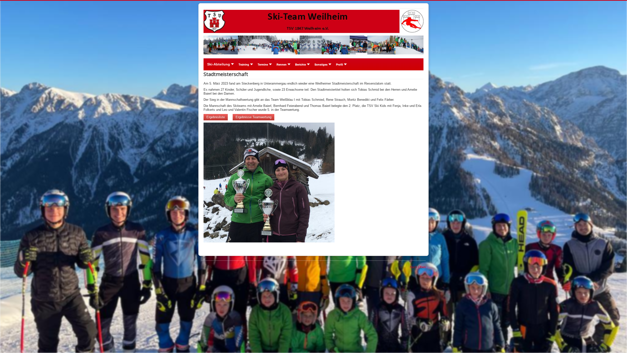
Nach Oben (418, 267)
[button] (244, 64)
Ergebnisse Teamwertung (253, 117)
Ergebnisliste (215, 117)
